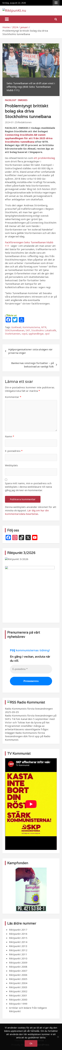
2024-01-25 (11, 122)
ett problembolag (44, 158)
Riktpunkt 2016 (18, 933)
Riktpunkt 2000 (18, 999)
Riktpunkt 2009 (18, 962)
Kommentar (13, 397)
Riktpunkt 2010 (18, 958)
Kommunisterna (31, 327)
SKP (28, 330)
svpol (24, 333)
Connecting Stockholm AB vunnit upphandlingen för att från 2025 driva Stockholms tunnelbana (28, 138)
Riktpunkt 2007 (18, 970)
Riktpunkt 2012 (18, 950)
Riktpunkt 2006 (18, 974)
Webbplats (11, 465)
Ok (31, 1043)
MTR (43, 327)
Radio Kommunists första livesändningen (29, 708)
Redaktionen (25, 122)
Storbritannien (12, 333)
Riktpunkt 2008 (18, 966)
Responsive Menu (56, 3)
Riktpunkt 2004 (18, 983)
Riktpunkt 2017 (18, 929)
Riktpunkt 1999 (18, 1003)
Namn (9, 436)
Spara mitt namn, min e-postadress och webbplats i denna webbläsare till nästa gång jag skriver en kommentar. (28, 487)
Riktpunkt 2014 (18, 942)
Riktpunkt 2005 (18, 979)
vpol (47, 333)
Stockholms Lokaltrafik (43, 330)
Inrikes (22, 100)
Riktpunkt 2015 (18, 937)
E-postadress (13, 450)
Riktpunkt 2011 (18, 954)
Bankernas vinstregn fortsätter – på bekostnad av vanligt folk (32, 364)
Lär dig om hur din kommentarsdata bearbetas (27, 512)
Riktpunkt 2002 (18, 991)
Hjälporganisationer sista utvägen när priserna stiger (30, 351)
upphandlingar (36, 333)
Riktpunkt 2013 (18, 946)
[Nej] (58, 1036)
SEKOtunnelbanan (14, 330)
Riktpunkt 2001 (18, 995)
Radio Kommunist (31, 702)
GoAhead (16, 327)
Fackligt (11, 100)
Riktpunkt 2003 (18, 987)
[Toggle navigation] (6, 19)
